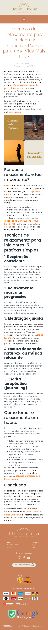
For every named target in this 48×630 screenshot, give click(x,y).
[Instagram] (19, 558)
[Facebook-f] (24, 558)
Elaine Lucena (14, 112)
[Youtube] (28, 558)
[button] (24, 19)
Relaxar (8, 185)
